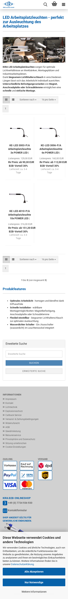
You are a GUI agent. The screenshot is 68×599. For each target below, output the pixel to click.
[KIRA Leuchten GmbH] (7, 4)
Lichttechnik (11, 407)
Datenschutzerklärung (22, 564)
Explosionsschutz (14, 411)
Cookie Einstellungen (15, 447)
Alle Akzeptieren (34, 571)
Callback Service (13, 415)
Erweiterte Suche (34, 371)
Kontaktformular (17, 510)
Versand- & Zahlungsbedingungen (22, 419)
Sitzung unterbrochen (15, 443)
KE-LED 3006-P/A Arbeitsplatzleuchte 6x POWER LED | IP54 (51, 149)
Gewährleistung (13, 431)
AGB (7, 427)
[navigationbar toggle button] (63, 4)
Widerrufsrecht (12, 423)
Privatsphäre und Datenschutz (20, 439)
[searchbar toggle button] (45, 4)
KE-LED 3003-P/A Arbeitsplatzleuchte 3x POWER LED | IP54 (19, 149)
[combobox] (28, 99)
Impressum (11, 399)
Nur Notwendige (34, 582)
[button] (6, 99)
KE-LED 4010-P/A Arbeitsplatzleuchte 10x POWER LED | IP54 (19, 215)
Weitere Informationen (34, 591)
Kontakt (9, 403)
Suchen (34, 363)
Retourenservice (13, 435)
